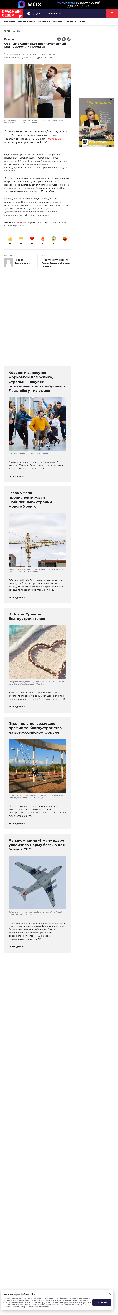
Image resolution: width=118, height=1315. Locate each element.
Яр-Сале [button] (52, 13)
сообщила (54, 138)
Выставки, (55, 263)
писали (20, 222)
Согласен (102, 1302)
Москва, (65, 263)
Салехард (47, 266)
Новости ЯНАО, (50, 260)
